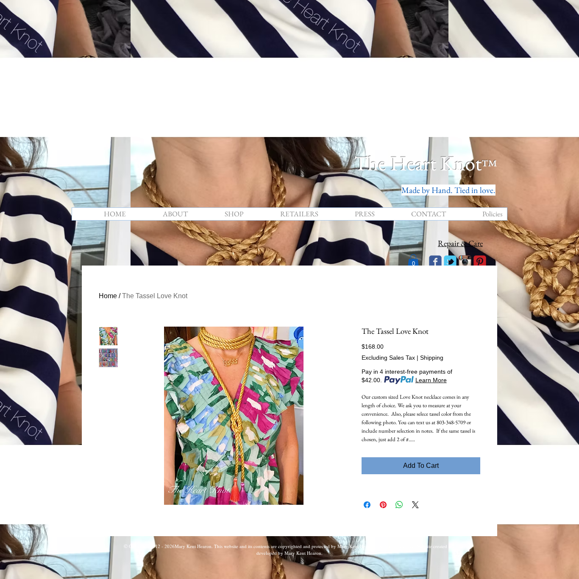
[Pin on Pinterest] (383, 505)
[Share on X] (415, 505)
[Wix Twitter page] (450, 261)
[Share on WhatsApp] (399, 505)
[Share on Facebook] (367, 505)
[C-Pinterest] (479, 261)
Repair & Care (460, 243)
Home (108, 295)
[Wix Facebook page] (435, 261)
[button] (413, 261)
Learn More (431, 380)
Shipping (431, 357)
